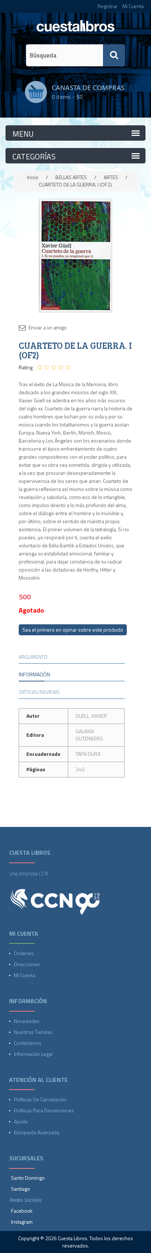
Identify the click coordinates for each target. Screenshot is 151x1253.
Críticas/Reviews (39, 692)
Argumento (33, 657)
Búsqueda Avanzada (36, 1132)
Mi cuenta (24, 975)
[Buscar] (114, 55)
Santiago (20, 1189)
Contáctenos (27, 1043)
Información (34, 674)
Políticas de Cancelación (40, 1099)
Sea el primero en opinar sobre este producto (72, 629)
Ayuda (20, 1121)
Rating (26, 367)
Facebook (22, 1211)
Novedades (27, 1021)
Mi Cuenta (133, 6)
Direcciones (27, 964)
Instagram (22, 1222)
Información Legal (33, 1054)
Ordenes (24, 953)
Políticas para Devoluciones (44, 1110)
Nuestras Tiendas (33, 1032)
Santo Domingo (28, 1178)
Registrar (107, 6)
